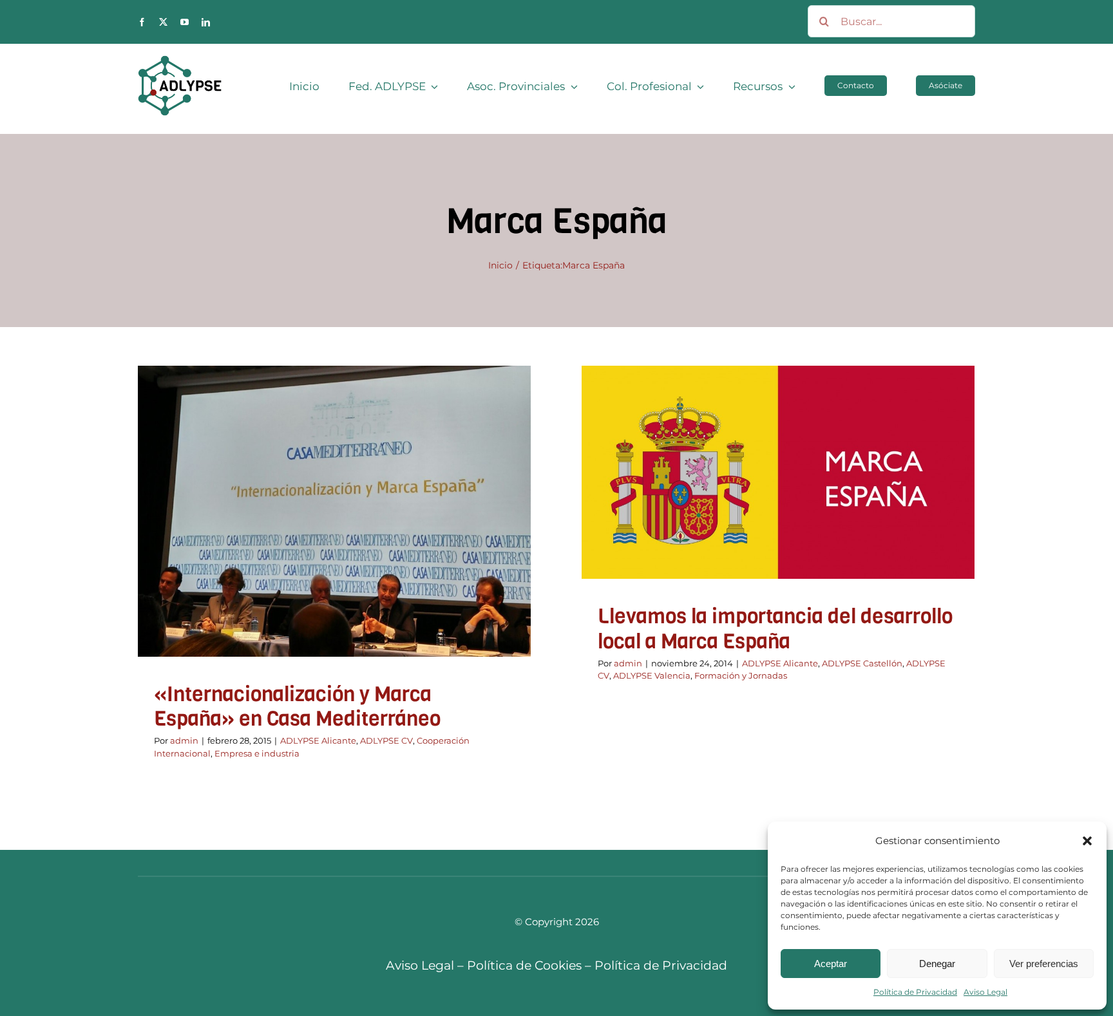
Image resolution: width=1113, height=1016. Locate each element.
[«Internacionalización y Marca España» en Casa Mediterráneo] (334, 511)
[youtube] (184, 22)
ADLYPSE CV (272, 537)
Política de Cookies (524, 965)
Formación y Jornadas (778, 507)
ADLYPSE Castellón (748, 490)
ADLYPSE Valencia (887, 490)
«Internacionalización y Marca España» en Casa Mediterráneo (297, 707)
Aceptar (830, 963)
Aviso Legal (985, 992)
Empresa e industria (460, 537)
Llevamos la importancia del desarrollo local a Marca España (775, 629)
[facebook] (142, 22)
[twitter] (163, 22)
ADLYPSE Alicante (204, 537)
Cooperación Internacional (358, 537)
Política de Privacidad (915, 992)
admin (184, 740)
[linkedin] (206, 22)
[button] (1087, 840)
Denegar (937, 963)
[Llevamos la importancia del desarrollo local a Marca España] (778, 472)
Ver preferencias (1043, 963)
